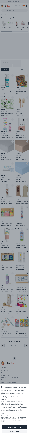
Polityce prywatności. (6, 418)
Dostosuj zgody (14, 431)
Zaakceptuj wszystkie (14, 427)
